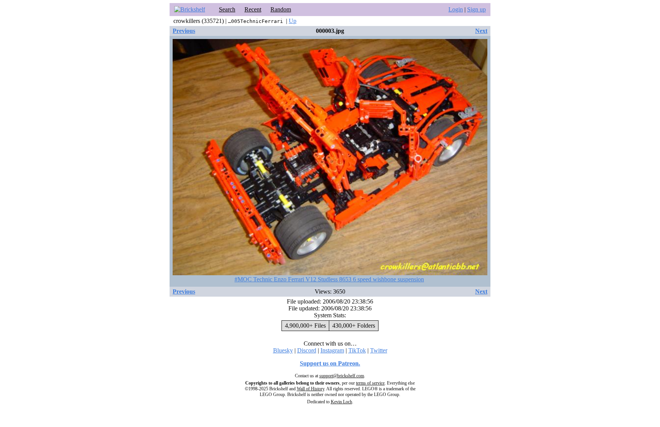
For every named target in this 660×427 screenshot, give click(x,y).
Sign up (476, 9)
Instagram (332, 350)
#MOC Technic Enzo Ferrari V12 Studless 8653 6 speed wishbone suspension (329, 279)
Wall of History (310, 388)
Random (280, 9)
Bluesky (283, 350)
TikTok (357, 350)
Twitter (378, 350)
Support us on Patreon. (330, 363)
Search (227, 9)
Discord (306, 350)
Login (455, 9)
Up (292, 21)
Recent (252, 9)
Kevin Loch (341, 401)
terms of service (370, 383)
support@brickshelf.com (341, 375)
